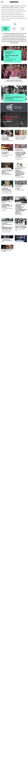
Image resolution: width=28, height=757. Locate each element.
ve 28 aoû (22, 28)
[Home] (14, 2)
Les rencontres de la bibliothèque (20, 168)
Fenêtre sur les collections (19, 186)
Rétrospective (14, 78)
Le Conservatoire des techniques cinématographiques (7, 223)
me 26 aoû (5, 28)
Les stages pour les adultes (7, 202)
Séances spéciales (6, 168)
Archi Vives (18, 202)
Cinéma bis (4, 136)
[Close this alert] (15, 24)
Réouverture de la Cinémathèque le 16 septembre (10, 52)
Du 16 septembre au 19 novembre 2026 (10, 59)
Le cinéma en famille (7, 186)
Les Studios (5, 150)
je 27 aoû (14, 28)
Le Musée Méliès (19, 241)
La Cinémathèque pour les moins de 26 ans (7, 240)
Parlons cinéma (19, 224)
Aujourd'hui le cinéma (20, 136)
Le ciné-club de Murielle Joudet (19, 150)
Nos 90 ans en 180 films (11, 56)
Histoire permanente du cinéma (7, 250)
